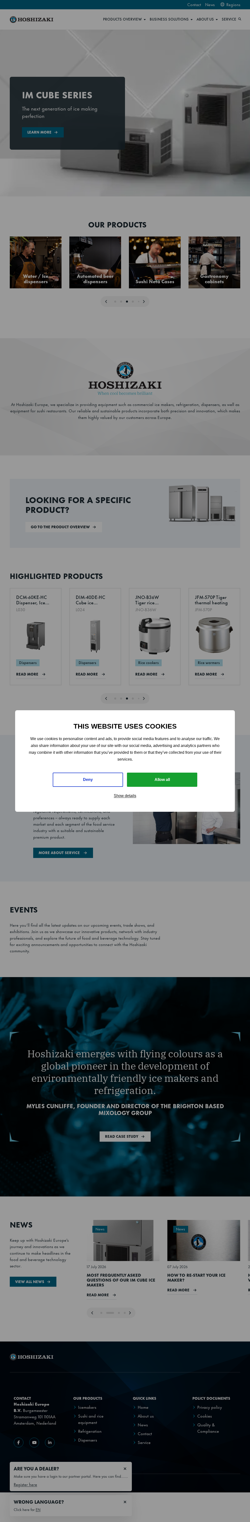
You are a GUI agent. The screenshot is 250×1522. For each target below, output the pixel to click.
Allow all (162, 780)
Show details (125, 796)
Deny (88, 780)
